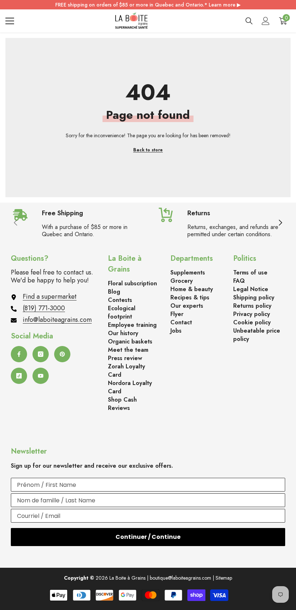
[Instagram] (40, 354)
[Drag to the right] (280, 223)
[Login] (266, 21)
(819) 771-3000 (44, 308)
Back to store (148, 150)
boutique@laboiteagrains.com (180, 577)
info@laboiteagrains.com (57, 319)
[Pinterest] (62, 354)
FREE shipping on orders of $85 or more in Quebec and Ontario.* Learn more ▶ (148, 4)
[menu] (9, 21)
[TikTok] (19, 376)
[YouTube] (40, 376)
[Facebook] (19, 354)
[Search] (249, 21)
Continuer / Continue (148, 537)
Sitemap (224, 577)
